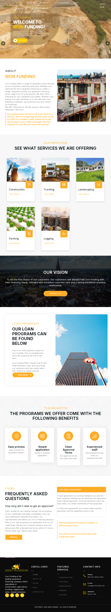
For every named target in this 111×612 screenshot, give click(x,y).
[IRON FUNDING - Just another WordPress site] (7, 5)
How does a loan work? (70, 489)
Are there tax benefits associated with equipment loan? (77, 535)
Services (44, 3)
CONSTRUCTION (66, 578)
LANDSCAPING (65, 586)
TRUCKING (63, 582)
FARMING (63, 590)
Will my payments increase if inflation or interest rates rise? (78, 524)
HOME (18, 3)
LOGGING (63, 595)
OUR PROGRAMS (62, 3)
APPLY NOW (103, 5)
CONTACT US (21, 8)
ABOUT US (30, 3)
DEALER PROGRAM (40, 8)
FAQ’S (75, 3)
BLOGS (36, 583)
